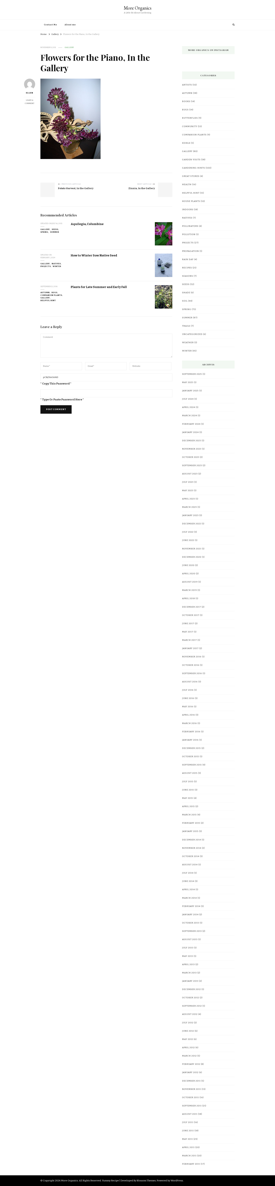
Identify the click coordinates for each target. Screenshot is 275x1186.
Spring (44, 232)
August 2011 (189, 1114)
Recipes (187, 267)
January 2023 (190, 515)
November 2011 (191, 1089)
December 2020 (191, 557)
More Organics (137, 8)
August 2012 (189, 1014)
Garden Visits (191, 159)
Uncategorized (192, 334)
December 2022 (191, 523)
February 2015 (191, 823)
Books (186, 101)
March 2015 (189, 814)
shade (186, 292)
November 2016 (191, 656)
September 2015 (192, 765)
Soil (184, 301)
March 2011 (189, 1155)
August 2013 (189, 939)
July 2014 (188, 873)
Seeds (55, 229)
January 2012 (190, 1072)
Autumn (45, 292)
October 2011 (190, 1097)
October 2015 (190, 756)
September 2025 (192, 374)
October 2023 (190, 457)
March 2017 (189, 640)
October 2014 (190, 856)
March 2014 (189, 898)
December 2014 (191, 840)
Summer (54, 232)
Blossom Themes (146, 1180)
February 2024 (191, 424)
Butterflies (190, 118)
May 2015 (187, 798)
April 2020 (188, 573)
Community (189, 126)
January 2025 (190, 390)
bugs (54, 292)
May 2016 (187, 706)
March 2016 (189, 723)
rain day (188, 259)
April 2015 (188, 806)
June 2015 (188, 790)
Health (186, 184)
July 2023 (188, 482)
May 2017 (187, 632)
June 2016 (188, 698)
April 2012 (188, 1047)
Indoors (187, 209)
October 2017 (190, 615)
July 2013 (187, 947)
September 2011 (192, 1106)
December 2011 (191, 1081)
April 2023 (188, 499)
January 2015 (190, 831)
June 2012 (188, 1031)
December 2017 (191, 607)
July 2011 (187, 1122)
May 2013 (187, 956)
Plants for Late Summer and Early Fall (99, 287)
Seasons (187, 276)
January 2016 (190, 740)
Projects (45, 266)
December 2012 (191, 989)
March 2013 (189, 973)
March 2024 (189, 415)
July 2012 (187, 1022)
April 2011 (188, 1147)
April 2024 (188, 407)
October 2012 (190, 997)
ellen (29, 93)
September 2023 (192, 465)
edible (186, 143)
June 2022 (188, 540)
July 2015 (187, 781)
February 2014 (191, 906)
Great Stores (190, 176)
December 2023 (191, 440)
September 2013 (192, 931)
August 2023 (190, 474)
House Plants (191, 201)
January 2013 (190, 981)
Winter (57, 266)
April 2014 (188, 889)
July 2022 (188, 532)
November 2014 (191, 848)
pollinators (190, 226)
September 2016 (192, 673)
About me (70, 25)
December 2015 (191, 748)
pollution (188, 234)
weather (188, 342)
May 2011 (187, 1139)
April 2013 (188, 964)
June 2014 (188, 881)
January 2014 (190, 914)
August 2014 (190, 864)
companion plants (51, 295)
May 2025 (187, 382)
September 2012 (192, 1006)
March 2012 (189, 1056)
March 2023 (189, 507)
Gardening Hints (193, 168)
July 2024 (188, 399)
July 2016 (188, 690)
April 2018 (188, 598)
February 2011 (191, 1164)
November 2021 (191, 548)
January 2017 (190, 648)
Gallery (69, 47)
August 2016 (190, 681)
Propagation (190, 251)
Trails (186, 326)
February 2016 (191, 731)
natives (56, 263)
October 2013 (190, 923)
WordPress (177, 1180)
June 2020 (188, 565)
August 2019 (190, 582)
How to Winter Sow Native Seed (94, 255)
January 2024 (190, 432)
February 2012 (191, 1064)
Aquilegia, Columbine (87, 224)
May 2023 (187, 490)
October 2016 (190, 665)
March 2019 (189, 590)
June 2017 (188, 623)
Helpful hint (48, 300)
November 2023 (191, 449)
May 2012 (187, 1039)
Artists (187, 85)
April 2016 (188, 715)
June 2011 (188, 1130)
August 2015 (189, 773)
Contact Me (50, 25)
